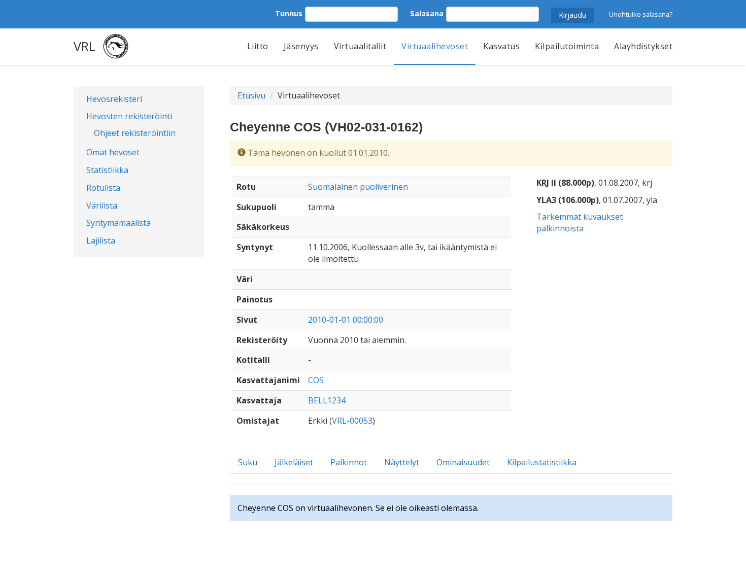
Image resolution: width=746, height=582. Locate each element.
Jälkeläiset (294, 462)
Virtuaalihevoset (434, 46)
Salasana (427, 13)
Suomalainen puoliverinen (358, 186)
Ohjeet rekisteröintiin (135, 133)
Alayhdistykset (643, 46)
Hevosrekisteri (114, 99)
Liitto (257, 46)
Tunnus (288, 13)
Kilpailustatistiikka (542, 462)
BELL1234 (327, 400)
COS (316, 380)
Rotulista (103, 187)
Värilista (101, 205)
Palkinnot (348, 462)
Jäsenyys (301, 46)
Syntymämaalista (118, 222)
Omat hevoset (113, 152)
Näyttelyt (401, 462)
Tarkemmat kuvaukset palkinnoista (579, 222)
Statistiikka (107, 170)
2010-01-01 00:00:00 (345, 319)
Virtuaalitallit (360, 46)
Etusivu (251, 95)
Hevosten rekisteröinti (129, 116)
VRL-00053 (352, 420)
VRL (84, 46)
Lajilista (100, 240)
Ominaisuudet (463, 462)
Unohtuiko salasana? (640, 14)
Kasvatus (501, 46)
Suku (247, 462)
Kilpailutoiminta (567, 46)
